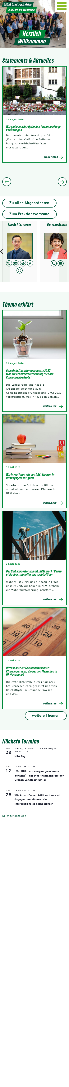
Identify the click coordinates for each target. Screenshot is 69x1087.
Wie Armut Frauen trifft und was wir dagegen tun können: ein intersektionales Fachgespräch (38, 799)
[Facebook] (30, 263)
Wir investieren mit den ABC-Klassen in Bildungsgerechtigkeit (30, 476)
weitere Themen (46, 715)
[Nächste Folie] (62, 181)
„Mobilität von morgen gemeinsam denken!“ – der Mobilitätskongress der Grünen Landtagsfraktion (39, 775)
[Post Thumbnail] (34, 334)
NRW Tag (20, 756)
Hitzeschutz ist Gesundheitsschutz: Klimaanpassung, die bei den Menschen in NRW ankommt (31, 671)
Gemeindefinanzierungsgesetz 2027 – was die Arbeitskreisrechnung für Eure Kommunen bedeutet (30, 374)
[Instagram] (19, 270)
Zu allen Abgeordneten (29, 202)
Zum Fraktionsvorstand (29, 213)
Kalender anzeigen (14, 815)
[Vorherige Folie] (6, 181)
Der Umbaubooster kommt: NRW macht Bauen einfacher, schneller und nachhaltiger (34, 573)
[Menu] (62, 6)
